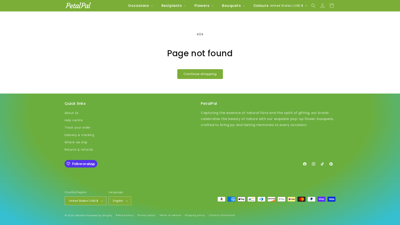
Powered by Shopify (99, 215)
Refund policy (125, 215)
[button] (140, 5)
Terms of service (170, 215)
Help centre (74, 120)
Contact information (222, 215)
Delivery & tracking (79, 135)
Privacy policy (146, 215)
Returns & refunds (79, 150)
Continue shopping (200, 74)
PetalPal (81, 215)
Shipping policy (195, 215)
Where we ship (76, 142)
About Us (72, 113)
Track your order (78, 127)
